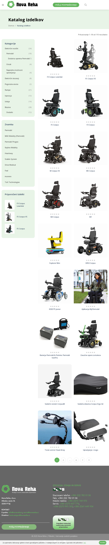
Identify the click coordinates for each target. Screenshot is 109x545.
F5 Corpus (21, 229)
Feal (6, 170)
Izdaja (7, 101)
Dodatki (9, 112)
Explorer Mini (54, 263)
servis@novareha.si (31, 512)
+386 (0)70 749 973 (77, 500)
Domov (11, 25)
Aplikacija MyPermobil (90, 309)
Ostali (8, 64)
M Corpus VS (55, 171)
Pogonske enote (11, 84)
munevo (8, 176)
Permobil (10, 53)
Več (84, 543)
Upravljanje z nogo (90, 450)
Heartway (9, 153)
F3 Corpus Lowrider (55, 77)
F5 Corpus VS (22, 217)
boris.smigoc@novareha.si (19, 515)
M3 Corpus (54, 217)
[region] (54, 542)
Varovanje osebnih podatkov (66, 536)
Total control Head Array (55, 450)
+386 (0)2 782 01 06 (81, 495)
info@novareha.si (15, 512)
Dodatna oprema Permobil (18, 58)
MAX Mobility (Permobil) (14, 136)
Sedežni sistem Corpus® (55, 404)
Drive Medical (10, 165)
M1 (90, 217)
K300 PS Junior (55, 309)
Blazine (8, 107)
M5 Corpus (90, 171)
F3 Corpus (91, 125)
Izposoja (8, 96)
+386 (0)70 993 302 (63, 506)
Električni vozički (11, 48)
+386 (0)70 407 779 (69, 503)
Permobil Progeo (11, 142)
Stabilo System (11, 159)
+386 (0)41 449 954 (83, 506)
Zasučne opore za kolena (90, 355)
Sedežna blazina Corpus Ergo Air (90, 404)
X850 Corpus (90, 263)
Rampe (7, 90)
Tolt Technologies (12, 182)
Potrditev (102, 543)
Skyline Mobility (11, 147)
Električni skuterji (12, 78)
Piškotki (51, 536)
